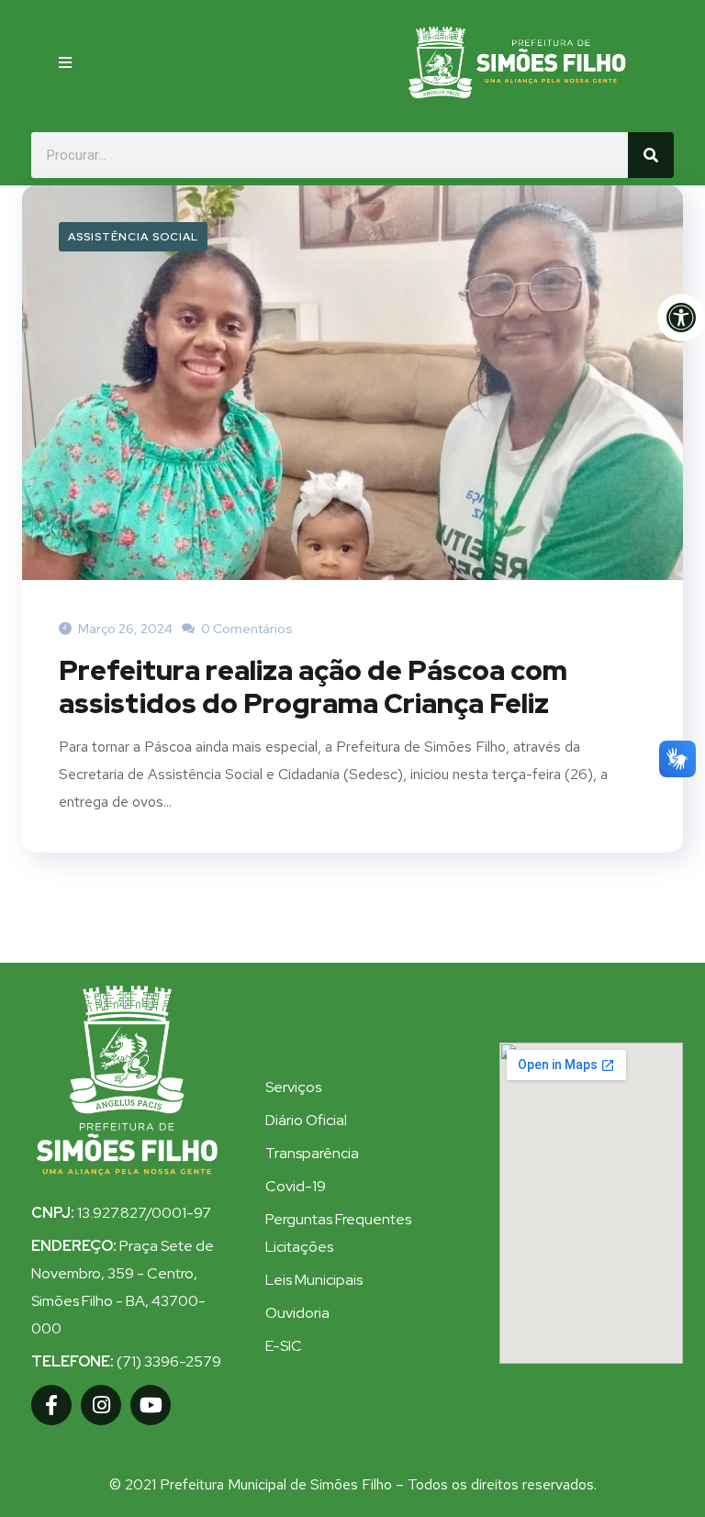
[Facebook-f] (51, 1405)
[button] (65, 62)
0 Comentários (245, 628)
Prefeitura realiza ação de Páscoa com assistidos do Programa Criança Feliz (313, 686)
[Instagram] (101, 1405)
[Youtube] (150, 1405)
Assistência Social (133, 236)
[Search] (651, 155)
